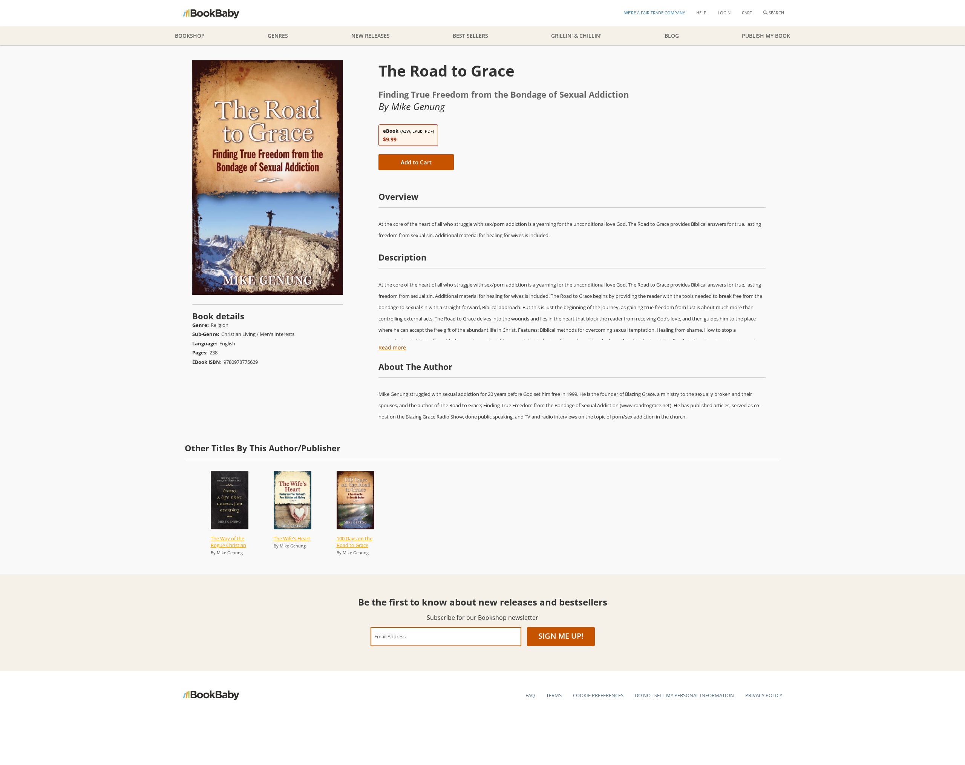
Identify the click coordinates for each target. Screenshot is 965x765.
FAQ (530, 695)
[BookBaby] (217, 13)
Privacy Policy (763, 695)
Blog (672, 35)
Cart (747, 12)
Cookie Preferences (598, 695)
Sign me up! (561, 636)
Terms (554, 695)
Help (701, 12)
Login (724, 12)
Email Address (390, 636)
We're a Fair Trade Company (654, 12)
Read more (392, 347)
